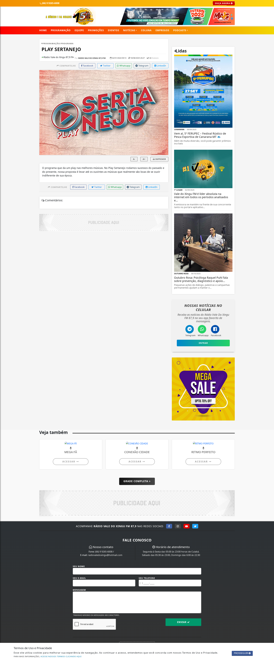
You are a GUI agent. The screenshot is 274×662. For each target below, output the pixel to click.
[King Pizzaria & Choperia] (103, 222)
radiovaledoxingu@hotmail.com (105, 555)
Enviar (182, 622)
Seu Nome (79, 566)
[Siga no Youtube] (187, 526)
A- (134, 159)
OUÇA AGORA (223, 3)
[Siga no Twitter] (195, 526)
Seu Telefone (147, 578)
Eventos (113, 30)
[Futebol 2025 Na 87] (170, 16)
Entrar (203, 343)
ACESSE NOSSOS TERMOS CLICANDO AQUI (61, 656)
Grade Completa (136, 481)
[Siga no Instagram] (178, 526)
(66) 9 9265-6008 (103, 551)
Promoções (96, 30)
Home (43, 30)
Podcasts (179, 30)
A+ (144, 159)
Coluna (146, 30)
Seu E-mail (79, 578)
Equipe (79, 30)
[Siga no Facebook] (169, 526)
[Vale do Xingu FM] (70, 16)
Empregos (162, 30)
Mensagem (79, 590)
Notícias (129, 30)
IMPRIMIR (160, 159)
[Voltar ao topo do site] (269, 397)
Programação (61, 30)
